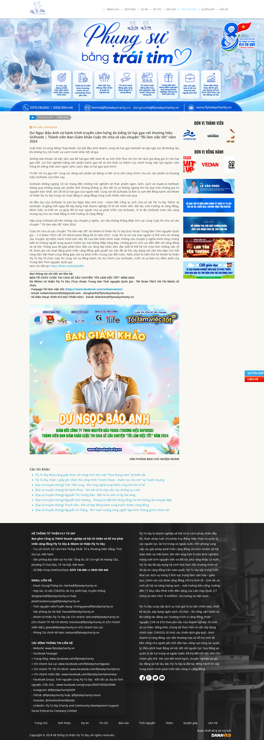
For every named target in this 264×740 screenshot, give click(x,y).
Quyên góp (208, 9)
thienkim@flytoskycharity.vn (114, 297)
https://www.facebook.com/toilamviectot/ (94, 289)
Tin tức (157, 9)
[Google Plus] (149, 677)
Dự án (144, 9)
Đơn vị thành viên (208, 123)
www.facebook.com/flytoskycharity (71, 658)
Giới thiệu (130, 9)
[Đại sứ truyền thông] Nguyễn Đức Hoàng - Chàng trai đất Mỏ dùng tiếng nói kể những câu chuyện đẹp (103, 500)
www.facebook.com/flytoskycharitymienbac (89, 674)
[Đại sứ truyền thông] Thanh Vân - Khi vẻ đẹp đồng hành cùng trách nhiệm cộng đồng (92, 505)
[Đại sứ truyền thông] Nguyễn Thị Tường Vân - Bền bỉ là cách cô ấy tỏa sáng (85, 495)
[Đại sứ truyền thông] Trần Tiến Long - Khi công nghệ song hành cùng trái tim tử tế (90, 485)
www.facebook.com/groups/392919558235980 (86, 684)
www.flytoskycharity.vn (60, 648)
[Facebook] (142, 677)
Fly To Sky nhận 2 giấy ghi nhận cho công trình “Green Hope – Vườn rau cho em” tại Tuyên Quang (99, 480)
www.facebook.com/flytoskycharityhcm (95, 669)
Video (169, 723)
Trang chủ (112, 9)
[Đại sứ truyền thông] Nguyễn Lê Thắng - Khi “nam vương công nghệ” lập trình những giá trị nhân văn (102, 510)
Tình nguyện (188, 9)
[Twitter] (155, 677)
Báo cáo (171, 9)
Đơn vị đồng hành (208, 152)
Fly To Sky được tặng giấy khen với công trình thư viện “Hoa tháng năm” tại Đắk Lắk (90, 475)
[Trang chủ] (32, 117)
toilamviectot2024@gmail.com (60, 293)
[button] (119, 107)
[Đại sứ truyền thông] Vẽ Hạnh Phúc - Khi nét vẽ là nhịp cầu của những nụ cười (87, 490)
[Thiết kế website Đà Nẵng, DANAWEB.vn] (221, 734)
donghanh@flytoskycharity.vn (103, 293)
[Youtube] (162, 677)
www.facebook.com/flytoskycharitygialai (84, 664)
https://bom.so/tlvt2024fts (67, 266)
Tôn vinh (63, 117)
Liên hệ (224, 9)
